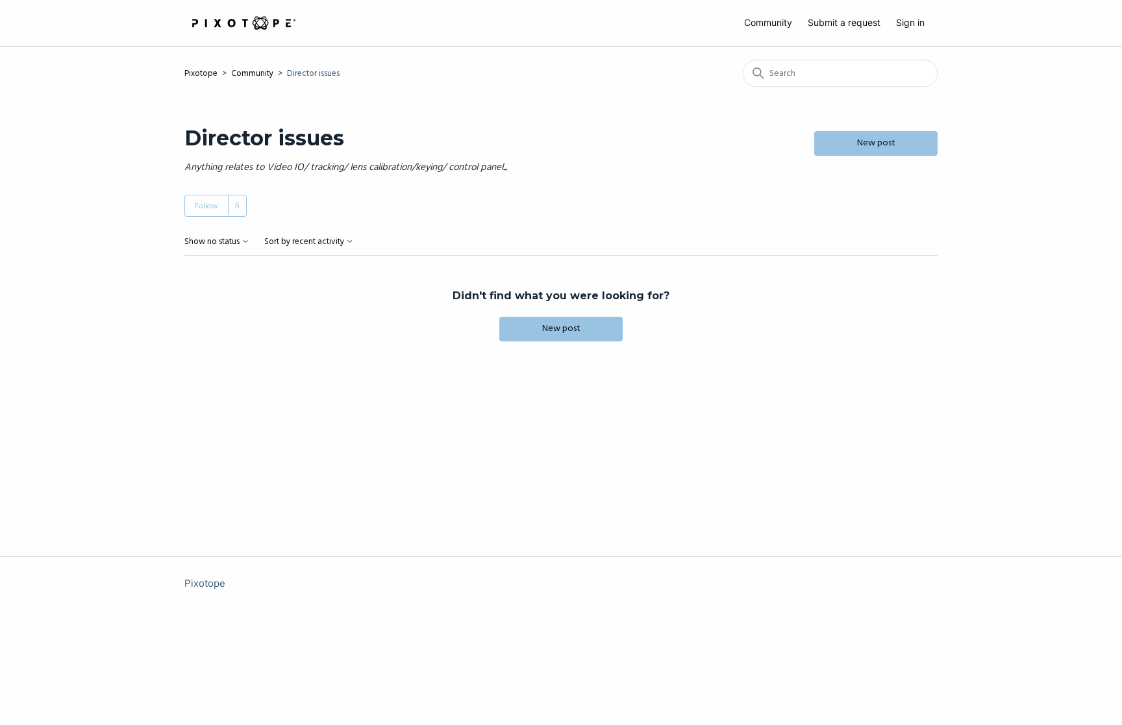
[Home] (243, 23)
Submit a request (844, 22)
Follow (206, 206)
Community (768, 22)
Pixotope (201, 73)
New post (876, 143)
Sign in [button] (910, 22)
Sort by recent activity (305, 242)
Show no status (213, 242)
